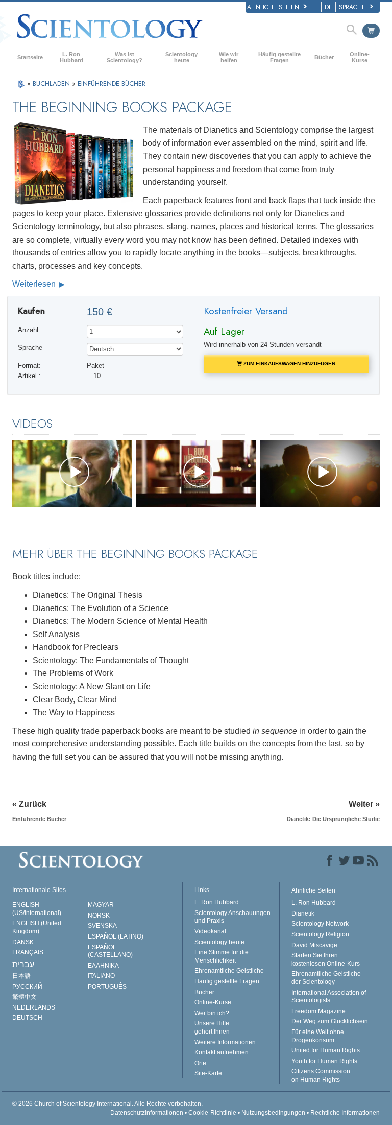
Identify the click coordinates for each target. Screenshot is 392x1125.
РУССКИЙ (27, 986)
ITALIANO (101, 975)
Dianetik (302, 913)
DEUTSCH (27, 1017)
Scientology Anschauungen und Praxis (232, 917)
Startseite (30, 57)
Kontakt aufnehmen (221, 1052)
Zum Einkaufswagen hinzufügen (288, 363)
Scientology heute (181, 57)
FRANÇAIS (27, 952)
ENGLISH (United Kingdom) (36, 927)
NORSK (99, 915)
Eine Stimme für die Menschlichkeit (221, 956)
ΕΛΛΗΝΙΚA (103, 965)
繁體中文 (24, 996)
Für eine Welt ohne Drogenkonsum (317, 1036)
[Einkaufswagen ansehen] (371, 31)
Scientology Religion (320, 934)
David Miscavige (314, 945)
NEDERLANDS (33, 1007)
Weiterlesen (35, 283)
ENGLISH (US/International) (36, 909)
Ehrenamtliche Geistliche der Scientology (326, 978)
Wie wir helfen (228, 57)
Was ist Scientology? (124, 57)
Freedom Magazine (318, 1011)
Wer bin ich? (211, 1013)
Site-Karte (208, 1073)
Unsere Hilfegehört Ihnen (212, 1027)
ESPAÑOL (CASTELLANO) (110, 951)
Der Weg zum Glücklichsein (329, 1021)
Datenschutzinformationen (146, 1112)
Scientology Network (320, 923)
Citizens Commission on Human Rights (320, 1075)
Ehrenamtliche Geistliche (229, 970)
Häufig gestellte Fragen (279, 57)
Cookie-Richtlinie (212, 1112)
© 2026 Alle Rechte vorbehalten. (107, 1103)
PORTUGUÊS (107, 986)
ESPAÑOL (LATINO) (115, 936)
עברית (23, 964)
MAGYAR (101, 904)
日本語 (21, 975)
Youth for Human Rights (324, 1061)
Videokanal (210, 931)
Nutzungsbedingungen (273, 1112)
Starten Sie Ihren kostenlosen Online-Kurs (325, 959)
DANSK (23, 942)
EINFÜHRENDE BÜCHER (111, 83)
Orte (200, 1063)
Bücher (324, 57)
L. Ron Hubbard (71, 57)
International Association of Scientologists (328, 996)
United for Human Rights (325, 1050)
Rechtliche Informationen (345, 1112)
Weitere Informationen (225, 1042)
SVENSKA (102, 925)
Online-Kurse (360, 57)
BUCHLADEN (52, 83)
